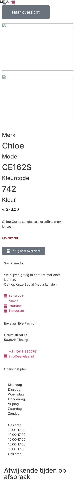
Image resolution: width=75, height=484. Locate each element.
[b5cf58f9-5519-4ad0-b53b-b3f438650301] (37, 47)
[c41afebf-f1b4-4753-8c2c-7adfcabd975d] (37, 98)
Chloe (13, 145)
